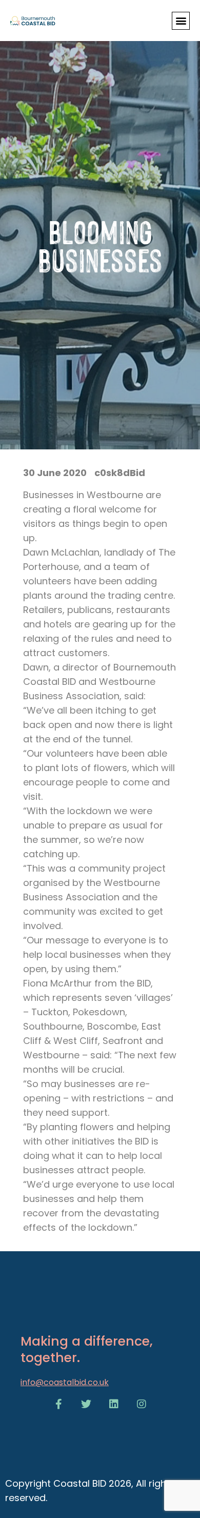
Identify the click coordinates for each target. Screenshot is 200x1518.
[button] (181, 21)
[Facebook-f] (58, 1404)
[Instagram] (141, 1404)
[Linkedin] (114, 1404)
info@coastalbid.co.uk (65, 1382)
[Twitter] (86, 1404)
